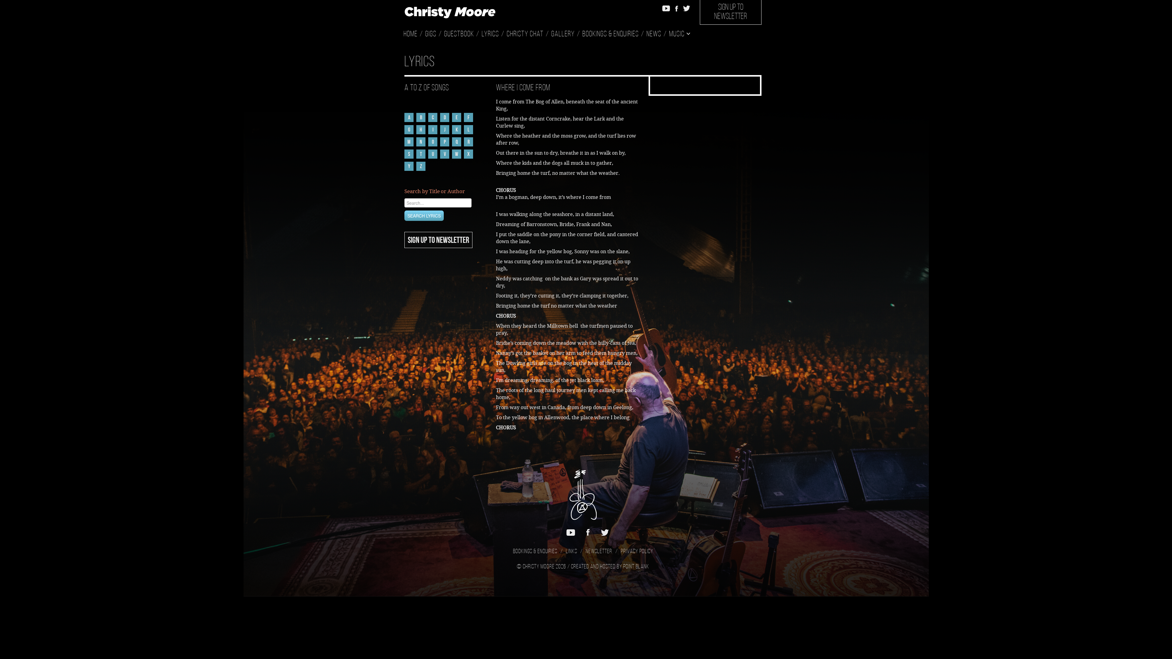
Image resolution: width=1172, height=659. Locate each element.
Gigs (430, 34)
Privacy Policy (637, 552)
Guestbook (459, 34)
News (653, 34)
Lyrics (490, 34)
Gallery (563, 34)
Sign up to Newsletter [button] (730, 12)
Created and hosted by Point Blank (610, 567)
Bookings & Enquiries (610, 34)
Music (677, 34)
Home (410, 34)
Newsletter (599, 552)
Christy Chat (525, 34)
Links (571, 552)
